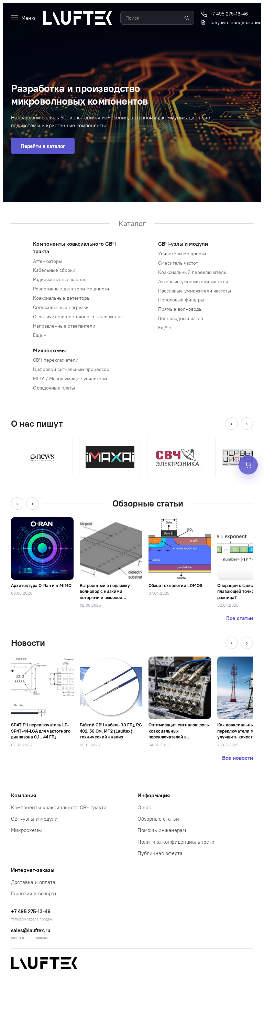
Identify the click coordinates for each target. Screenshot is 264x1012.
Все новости (237, 757)
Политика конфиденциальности (176, 842)
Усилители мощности (182, 254)
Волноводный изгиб (180, 318)
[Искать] (187, 18)
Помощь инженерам (162, 830)
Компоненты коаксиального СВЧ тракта (59, 807)
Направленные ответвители (64, 326)
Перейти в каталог (43, 146)
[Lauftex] (77, 18)
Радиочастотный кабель (59, 279)
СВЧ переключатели (55, 360)
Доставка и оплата (33, 882)
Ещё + (39, 335)
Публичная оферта (160, 853)
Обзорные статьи (158, 819)
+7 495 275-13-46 (31, 911)
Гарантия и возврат (34, 893)
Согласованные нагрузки (61, 307)
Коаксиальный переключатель (192, 272)
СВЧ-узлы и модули (183, 243)
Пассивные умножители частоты (194, 291)
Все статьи (239, 618)
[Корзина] (248, 465)
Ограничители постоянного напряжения (78, 316)
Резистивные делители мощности (71, 289)
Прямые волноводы (180, 309)
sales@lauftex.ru (30, 930)
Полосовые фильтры (181, 300)
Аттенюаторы (47, 261)
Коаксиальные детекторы (61, 298)
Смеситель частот (178, 263)
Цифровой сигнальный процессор (71, 369)
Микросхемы (49, 350)
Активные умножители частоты (193, 281)
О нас (144, 807)
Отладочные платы (54, 388)
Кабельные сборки (54, 270)
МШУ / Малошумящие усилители (70, 378)
